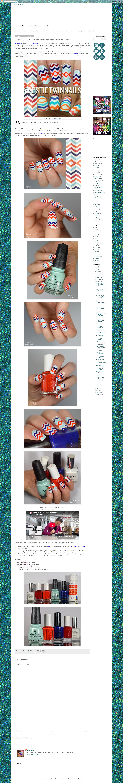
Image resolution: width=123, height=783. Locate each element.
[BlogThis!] (40, 651)
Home (17, 31)
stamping (97, 196)
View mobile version (52, 734)
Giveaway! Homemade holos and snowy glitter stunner (100, 355)
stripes (96, 198)
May (97, 388)
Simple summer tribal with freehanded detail (100, 373)
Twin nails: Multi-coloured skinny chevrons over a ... (101, 361)
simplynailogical (31, 750)
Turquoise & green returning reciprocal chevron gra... (101, 315)
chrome (97, 204)
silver (96, 255)
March (98, 392)
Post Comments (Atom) (28, 738)
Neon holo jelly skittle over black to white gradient (101, 348)
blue (96, 229)
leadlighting (98, 178)
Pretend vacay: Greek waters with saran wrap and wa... (101, 303)
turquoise (97, 256)
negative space (98, 183)
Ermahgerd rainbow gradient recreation (99, 325)
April (97, 390)
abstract (97, 160)
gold (96, 236)
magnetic (97, 213)
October (98, 277)
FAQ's (71, 31)
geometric (97, 174)
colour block (98, 163)
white (44, 652)
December (99, 273)
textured (97, 219)
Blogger (80, 778)
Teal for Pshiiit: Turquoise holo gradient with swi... (100, 297)
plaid (96, 185)
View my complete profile (32, 754)
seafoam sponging (99, 194)
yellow (96, 260)
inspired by (34, 652)
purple (96, 247)
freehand (97, 169)
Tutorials (24, 31)
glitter (96, 208)
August (98, 281)
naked (96, 242)
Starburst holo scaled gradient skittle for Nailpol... (100, 309)
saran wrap (98, 190)
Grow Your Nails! (34, 31)
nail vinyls (40, 652)
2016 (96, 267)
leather (96, 211)
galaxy (96, 172)
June (97, 386)
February (98, 394)
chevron (29, 652)
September (99, 279)
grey (96, 240)
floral (96, 167)
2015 (96, 269)
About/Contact (89, 31)
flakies (96, 206)
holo (96, 210)
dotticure (97, 165)
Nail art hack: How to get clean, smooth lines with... (101, 291)
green (96, 238)
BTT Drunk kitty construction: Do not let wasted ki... (101, 331)
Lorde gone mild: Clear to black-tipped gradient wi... (100, 379)
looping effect (98, 180)
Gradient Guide (46, 31)
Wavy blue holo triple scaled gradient (100, 320)
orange (97, 244)
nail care (97, 182)
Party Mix (56, 31)
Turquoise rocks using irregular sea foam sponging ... (100, 337)
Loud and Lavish (56, 52)
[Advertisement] (52, 717)
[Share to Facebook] (43, 651)
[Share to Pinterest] (45, 651)
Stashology (79, 31)
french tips (97, 171)
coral (96, 235)
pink (96, 245)
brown (96, 231)
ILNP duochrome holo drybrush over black (100, 343)
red (96, 251)
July (97, 384)
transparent (98, 221)
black (96, 227)
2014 (96, 271)
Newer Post (19, 731)
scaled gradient (99, 192)
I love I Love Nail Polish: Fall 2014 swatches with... (100, 285)
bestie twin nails (23, 652)
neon (96, 217)
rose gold (97, 253)
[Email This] (38, 651)
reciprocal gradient (99, 187)
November (99, 275)
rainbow (97, 249)
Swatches (64, 31)
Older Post (86, 731)
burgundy (97, 233)
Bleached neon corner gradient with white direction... (100, 367)
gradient (97, 176)
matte (96, 215)
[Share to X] (41, 651)
